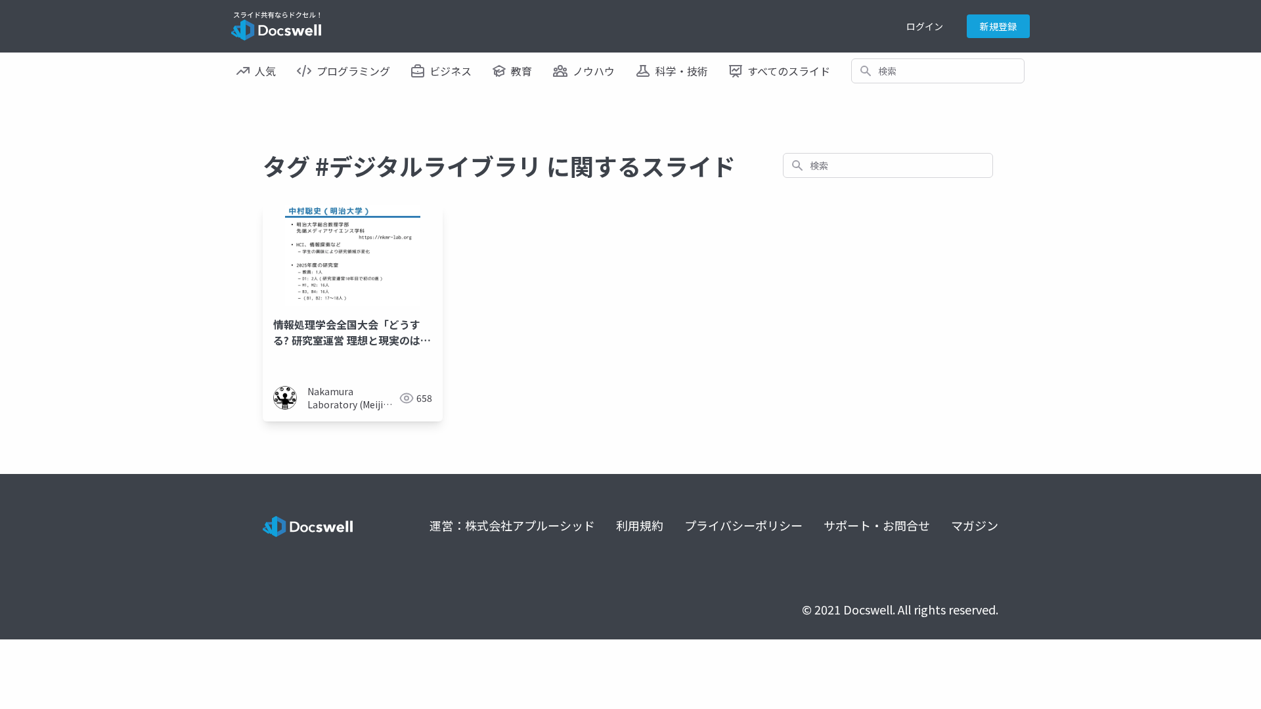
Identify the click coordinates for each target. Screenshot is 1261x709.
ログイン (924, 26)
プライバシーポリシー (743, 525)
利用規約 (639, 525)
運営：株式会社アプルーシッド (512, 525)
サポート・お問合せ (877, 525)
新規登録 (998, 26)
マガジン (974, 525)
